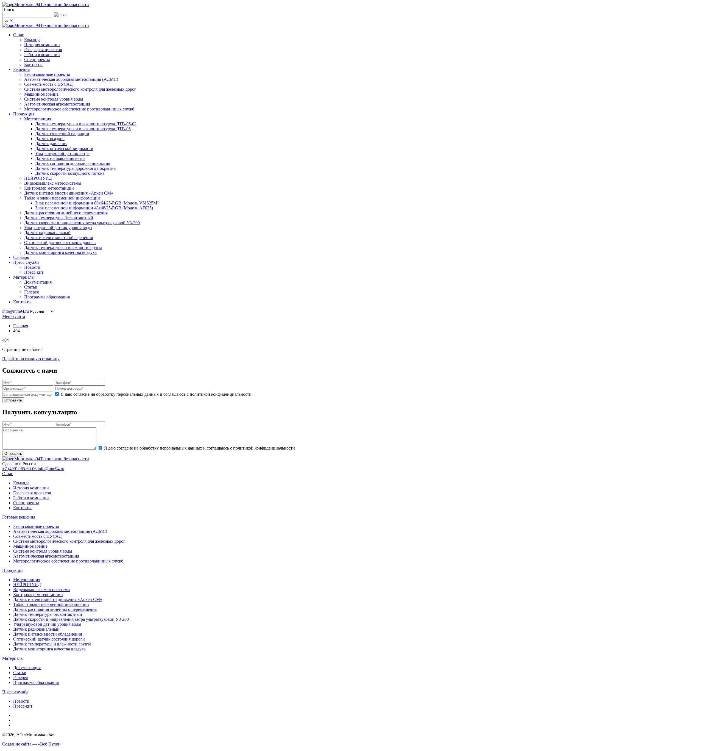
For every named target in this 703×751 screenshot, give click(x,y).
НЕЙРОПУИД (38, 178)
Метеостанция (37, 119)
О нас (18, 34)
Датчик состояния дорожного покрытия (72, 163)
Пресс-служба (26, 262)
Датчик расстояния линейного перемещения (66, 212)
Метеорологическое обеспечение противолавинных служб (79, 109)
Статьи (30, 287)
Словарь (21, 257)
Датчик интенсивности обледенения (58, 237)
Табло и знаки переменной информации (62, 198)
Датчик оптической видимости (64, 148)
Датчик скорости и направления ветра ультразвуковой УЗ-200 (82, 222)
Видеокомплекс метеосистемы (52, 183)
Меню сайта (13, 316)
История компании (42, 44)
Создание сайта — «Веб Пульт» (32, 744)
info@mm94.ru (15, 311)
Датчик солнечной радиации (62, 133)
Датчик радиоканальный (47, 232)
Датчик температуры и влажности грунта (63, 247)
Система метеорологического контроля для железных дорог (80, 89)
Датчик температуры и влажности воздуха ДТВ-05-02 (85, 123)
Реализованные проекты (47, 74)
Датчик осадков (50, 138)
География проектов (43, 49)
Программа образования (47, 297)
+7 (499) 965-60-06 (20, 468)
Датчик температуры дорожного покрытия (75, 168)
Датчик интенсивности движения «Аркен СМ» (68, 193)
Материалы (24, 277)
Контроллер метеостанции (49, 188)
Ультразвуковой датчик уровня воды (58, 227)
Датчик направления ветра (60, 158)
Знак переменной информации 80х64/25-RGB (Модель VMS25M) (96, 203)
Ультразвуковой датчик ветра (62, 153)
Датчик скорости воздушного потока (69, 173)
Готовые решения (18, 517)
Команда (32, 39)
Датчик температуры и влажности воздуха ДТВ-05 (83, 128)
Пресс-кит (33, 272)
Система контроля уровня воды (53, 99)
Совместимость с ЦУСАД (48, 84)
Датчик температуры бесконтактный (58, 217)
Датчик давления (51, 143)
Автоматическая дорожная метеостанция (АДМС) (71, 79)
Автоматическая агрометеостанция (57, 104)
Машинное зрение (41, 94)
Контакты (33, 64)
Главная (20, 325)
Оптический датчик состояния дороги (60, 242)
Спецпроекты (37, 59)
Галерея (31, 292)
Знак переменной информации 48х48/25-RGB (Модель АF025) (94, 208)
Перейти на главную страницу (31, 358)
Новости (32, 267)
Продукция (23, 114)
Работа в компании (42, 54)
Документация (38, 282)
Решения (21, 69)
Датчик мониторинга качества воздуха (60, 252)
